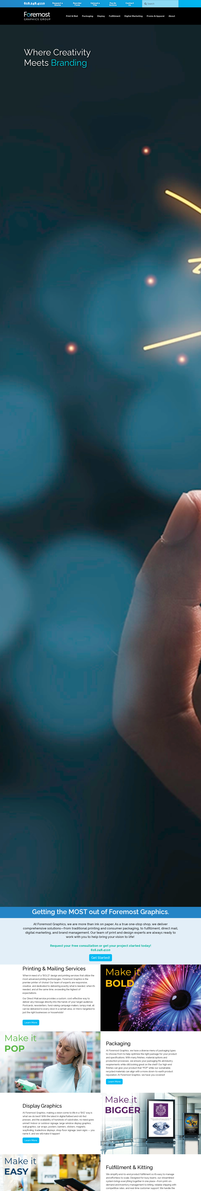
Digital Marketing (133, 16)
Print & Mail (72, 16)
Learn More (31, 1022)
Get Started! (100, 958)
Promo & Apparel (155, 16)
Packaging (87, 16)
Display (101, 16)
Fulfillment (114, 16)
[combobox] (160, 3)
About (172, 16)
